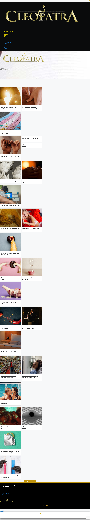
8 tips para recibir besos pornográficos (10, 181)
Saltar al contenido (4, 1)
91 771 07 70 (7, 38)
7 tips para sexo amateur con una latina (10, 205)
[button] (36, 40)
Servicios (6, 32)
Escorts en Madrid (8, 31)
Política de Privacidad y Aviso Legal (8, 485)
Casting (6, 34)
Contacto (6, 35)
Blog (5, 36)
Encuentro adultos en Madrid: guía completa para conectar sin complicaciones (30, 377)
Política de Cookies (5, 486)
